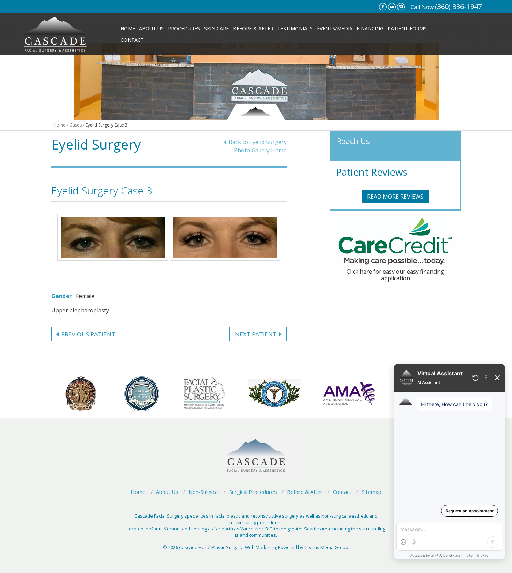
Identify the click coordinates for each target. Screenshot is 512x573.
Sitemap (371, 491)
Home (128, 28)
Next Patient (256, 334)
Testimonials (295, 28)
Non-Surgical (204, 491)
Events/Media (334, 28)
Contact (132, 40)
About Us (151, 28)
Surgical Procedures (253, 491)
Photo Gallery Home (260, 150)
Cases (76, 125)
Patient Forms (407, 28)
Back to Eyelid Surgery (257, 142)
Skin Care (216, 28)
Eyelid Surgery (96, 144)
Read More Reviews (395, 196)
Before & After (253, 28)
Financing (370, 28)
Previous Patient (88, 334)
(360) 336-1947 (458, 6)
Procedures (184, 28)
